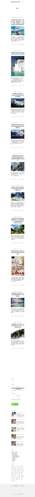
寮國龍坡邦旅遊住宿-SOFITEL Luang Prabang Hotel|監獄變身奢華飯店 (17, 126)
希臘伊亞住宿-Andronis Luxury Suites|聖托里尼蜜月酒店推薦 (17, 53)
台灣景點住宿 (21, 412)
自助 (21, 477)
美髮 (16, 477)
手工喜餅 (16, 472)
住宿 (14, 466)
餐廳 (14, 480)
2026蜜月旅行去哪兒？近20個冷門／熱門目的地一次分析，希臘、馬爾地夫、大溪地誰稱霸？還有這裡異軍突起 (18, 22)
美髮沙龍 (19, 477)
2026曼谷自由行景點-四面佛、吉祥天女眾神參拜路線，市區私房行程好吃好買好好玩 (21, 437)
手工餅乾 (19, 472)
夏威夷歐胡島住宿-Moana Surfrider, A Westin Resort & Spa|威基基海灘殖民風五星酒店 (17, 158)
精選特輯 (20, 17)
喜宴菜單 (20, 467)
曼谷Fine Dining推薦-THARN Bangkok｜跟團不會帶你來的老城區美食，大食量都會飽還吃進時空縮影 (21, 423)
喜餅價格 (13, 469)
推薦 (21, 472)
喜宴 (17, 467)
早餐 (17, 474)
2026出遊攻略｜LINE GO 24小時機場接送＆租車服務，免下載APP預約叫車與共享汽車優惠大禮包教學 (21, 415)
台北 (19, 466)
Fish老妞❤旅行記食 (15, 2)
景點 (19, 474)
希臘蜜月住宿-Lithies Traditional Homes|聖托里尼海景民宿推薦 (17, 95)
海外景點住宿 (12, 17)
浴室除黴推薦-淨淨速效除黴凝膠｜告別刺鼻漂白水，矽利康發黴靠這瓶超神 (21, 429)
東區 (21, 474)
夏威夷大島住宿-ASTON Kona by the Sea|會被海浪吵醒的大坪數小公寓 (17, 188)
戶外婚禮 (13, 472)
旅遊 (15, 474)
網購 (12, 477)
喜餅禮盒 (19, 469)
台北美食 (13, 467)
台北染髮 (22, 466)
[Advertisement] (18, 370)
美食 (14, 477)
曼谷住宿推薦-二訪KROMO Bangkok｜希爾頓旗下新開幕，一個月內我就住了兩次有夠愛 (21, 444)
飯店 (12, 480)
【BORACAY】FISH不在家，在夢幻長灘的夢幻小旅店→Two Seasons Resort (17, 325)
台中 (17, 466)
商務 (15, 467)
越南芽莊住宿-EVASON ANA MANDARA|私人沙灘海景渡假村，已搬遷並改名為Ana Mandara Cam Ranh (17, 221)
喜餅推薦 (16, 469)
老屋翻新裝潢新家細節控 (19, 427)
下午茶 (12, 466)
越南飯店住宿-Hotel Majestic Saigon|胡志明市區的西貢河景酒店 (18, 252)
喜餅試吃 (22, 469)
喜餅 (22, 467)
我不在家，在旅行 (17, 17)
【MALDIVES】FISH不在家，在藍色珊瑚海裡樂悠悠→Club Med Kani (17, 294)
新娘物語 (13, 474)
